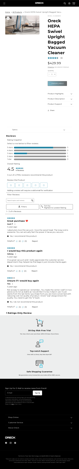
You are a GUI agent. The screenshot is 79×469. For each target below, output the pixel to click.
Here (13, 404)
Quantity (51, 70)
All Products (17, 12)
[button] (4, 3)
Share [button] (52, 110)
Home (7, 12)
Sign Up (37, 393)
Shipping (51, 67)
